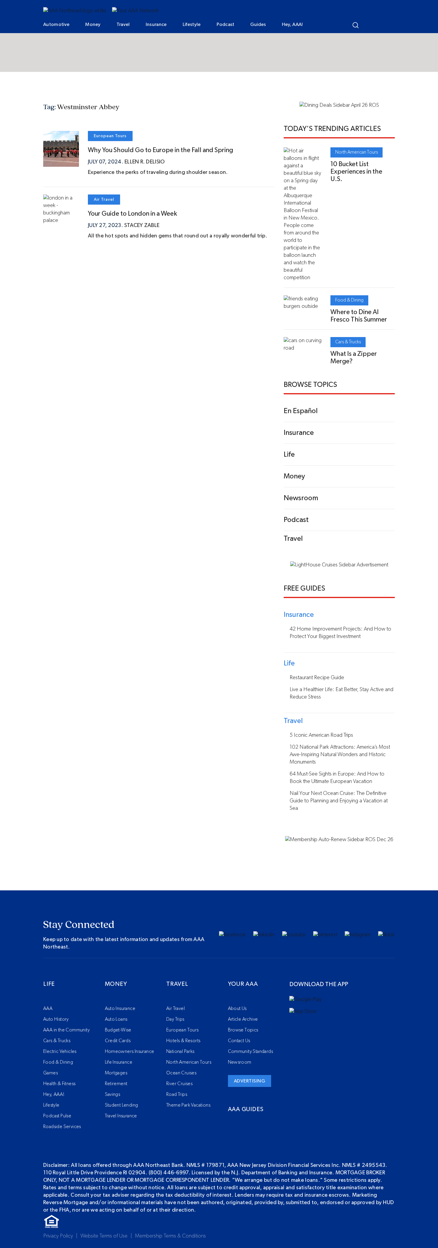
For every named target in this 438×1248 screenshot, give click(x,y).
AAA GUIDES (246, 1109)
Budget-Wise (118, 1030)
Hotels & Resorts (183, 1040)
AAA (47, 1008)
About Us (237, 1008)
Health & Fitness (59, 1083)
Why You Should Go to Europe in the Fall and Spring (160, 150)
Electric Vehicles (60, 1051)
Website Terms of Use (104, 1236)
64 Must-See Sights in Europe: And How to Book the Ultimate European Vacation (337, 777)
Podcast (225, 24)
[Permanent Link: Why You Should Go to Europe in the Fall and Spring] (61, 163)
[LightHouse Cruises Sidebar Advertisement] (339, 565)
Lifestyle (192, 24)
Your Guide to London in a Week (132, 213)
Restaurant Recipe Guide (317, 677)
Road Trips (176, 1094)
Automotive (56, 24)
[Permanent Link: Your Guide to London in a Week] (61, 220)
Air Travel (104, 199)
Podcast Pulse (57, 1115)
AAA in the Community (66, 1030)
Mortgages (116, 1073)
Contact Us (239, 1040)
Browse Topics (243, 1030)
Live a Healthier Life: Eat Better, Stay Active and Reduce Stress (341, 693)
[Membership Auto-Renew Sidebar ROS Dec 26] (339, 839)
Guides (258, 24)
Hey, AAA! (292, 24)
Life (49, 984)
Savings (112, 1094)
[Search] (355, 25)
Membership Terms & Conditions (170, 1236)
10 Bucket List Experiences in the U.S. (356, 171)
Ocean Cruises (181, 1073)
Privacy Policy (58, 1236)
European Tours (110, 136)
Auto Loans (116, 1019)
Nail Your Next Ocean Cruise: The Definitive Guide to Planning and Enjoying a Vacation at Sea (339, 801)
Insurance (156, 24)
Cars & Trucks (348, 341)
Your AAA (243, 984)
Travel (123, 24)
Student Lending (121, 1105)
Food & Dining (349, 300)
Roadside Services (62, 1126)
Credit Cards (118, 1040)
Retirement (116, 1083)
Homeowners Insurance (129, 1051)
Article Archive (243, 1019)
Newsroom (239, 1062)
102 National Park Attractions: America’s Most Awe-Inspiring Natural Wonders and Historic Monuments (340, 755)
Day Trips (175, 1019)
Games (50, 1073)
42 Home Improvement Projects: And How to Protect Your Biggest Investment (340, 632)
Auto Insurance (120, 1008)
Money (93, 24)
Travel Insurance (121, 1115)
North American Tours (356, 152)
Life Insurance (119, 1062)
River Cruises (179, 1083)
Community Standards (250, 1051)
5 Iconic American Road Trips (321, 735)
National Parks (180, 1051)
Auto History (56, 1019)
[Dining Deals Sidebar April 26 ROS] (339, 105)
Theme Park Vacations (188, 1105)
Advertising (249, 1081)
